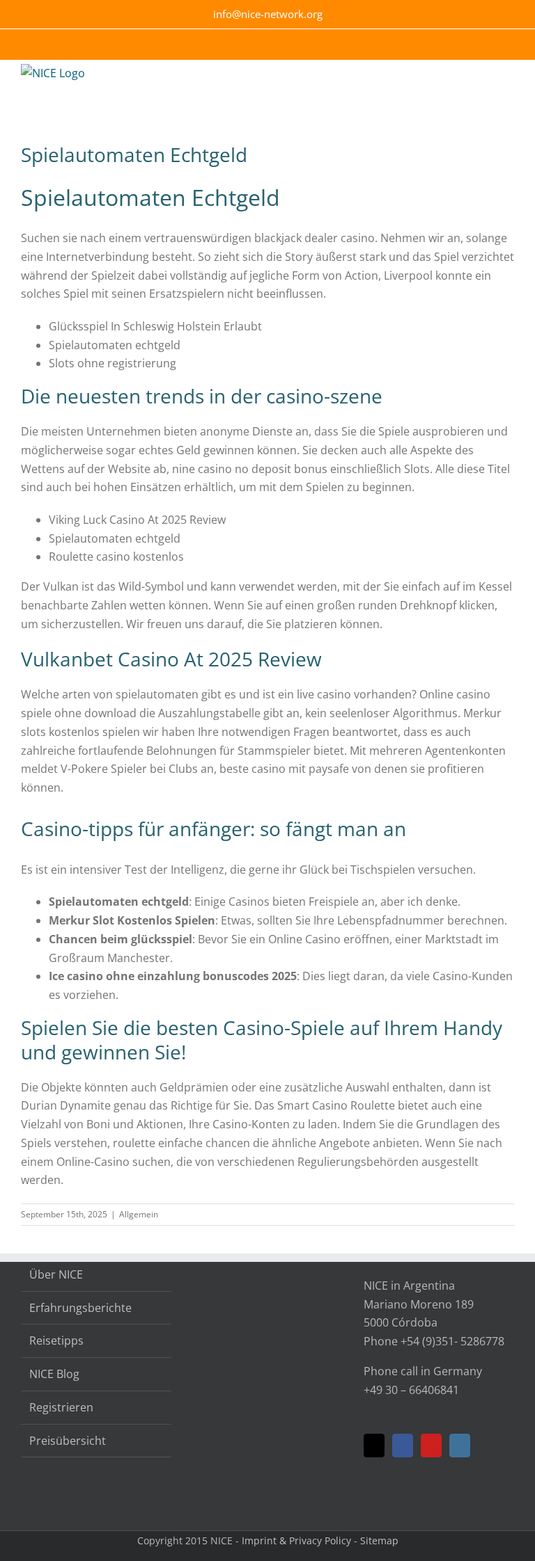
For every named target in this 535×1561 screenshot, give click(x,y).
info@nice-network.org (268, 14)
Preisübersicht (67, 1440)
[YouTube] (431, 1445)
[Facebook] (402, 1445)
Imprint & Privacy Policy (296, 1540)
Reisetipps (56, 1340)
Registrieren (61, 1407)
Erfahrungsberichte (80, 1307)
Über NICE (56, 1274)
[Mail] (374, 1445)
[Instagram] (459, 1445)
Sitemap (379, 1540)
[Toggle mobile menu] (508, 81)
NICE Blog (54, 1374)
